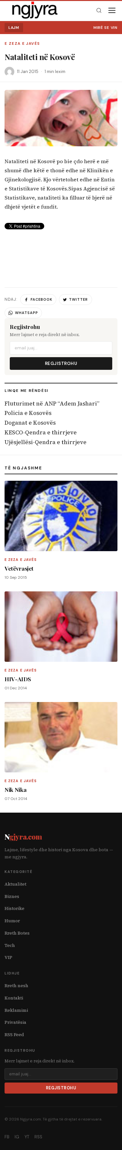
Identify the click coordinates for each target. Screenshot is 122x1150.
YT (26, 1137)
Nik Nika (15, 789)
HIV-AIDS (18, 679)
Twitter (78, 299)
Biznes (12, 896)
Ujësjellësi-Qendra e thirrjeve (46, 442)
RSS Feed (14, 1035)
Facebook (41, 299)
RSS (38, 1137)
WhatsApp (26, 312)
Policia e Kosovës (28, 413)
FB (7, 1137)
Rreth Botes (17, 933)
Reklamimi (16, 1010)
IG (17, 1137)
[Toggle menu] (111, 10)
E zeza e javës (22, 43)
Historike (14, 908)
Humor (12, 921)
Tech (10, 945)
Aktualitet (15, 884)
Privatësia (15, 1022)
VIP (8, 957)
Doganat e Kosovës (30, 423)
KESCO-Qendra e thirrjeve (41, 432)
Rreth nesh (16, 986)
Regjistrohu (61, 363)
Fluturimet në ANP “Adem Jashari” (52, 403)
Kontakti (14, 998)
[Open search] (99, 11)
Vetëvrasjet (19, 568)
